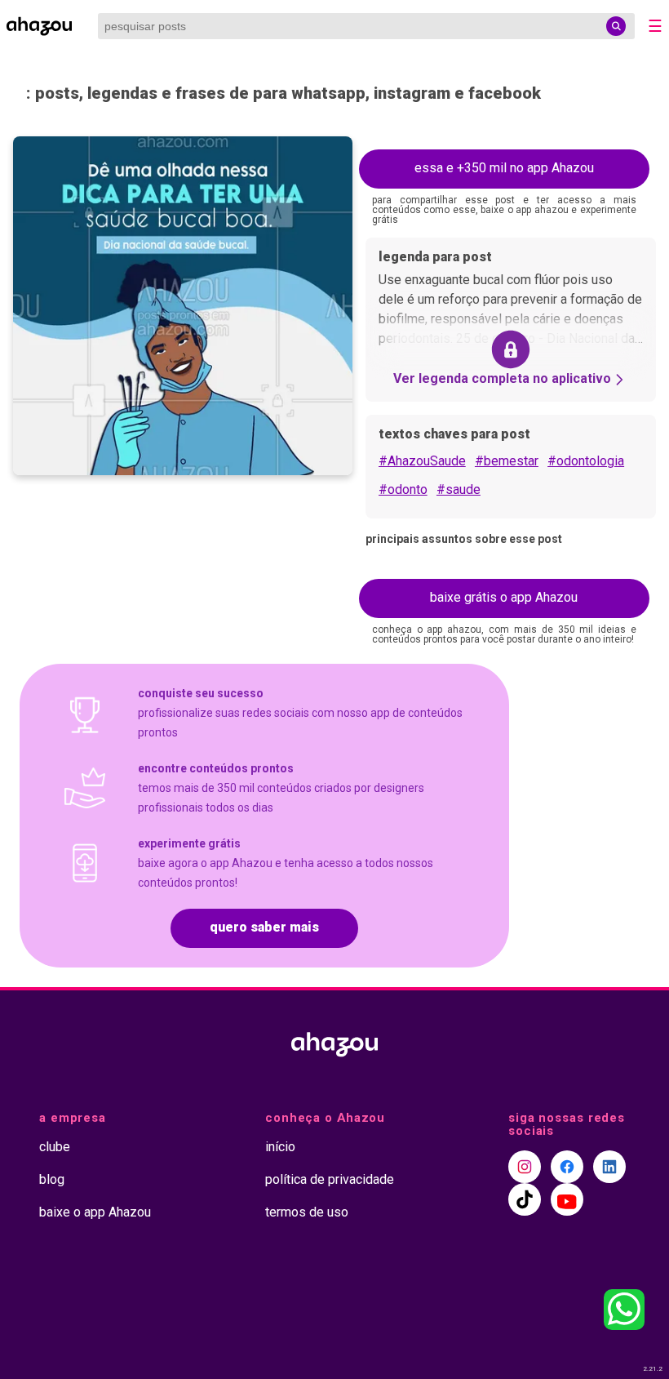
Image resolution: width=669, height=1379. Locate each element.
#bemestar (506, 461)
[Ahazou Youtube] (567, 1199)
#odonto (403, 489)
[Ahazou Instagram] (524, 1166)
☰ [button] (655, 26)
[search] (616, 26)
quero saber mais (264, 927)
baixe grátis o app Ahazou (504, 597)
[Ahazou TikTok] (524, 1199)
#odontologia (585, 461)
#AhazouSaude (422, 461)
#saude (458, 489)
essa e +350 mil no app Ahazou (504, 168)
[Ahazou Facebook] (567, 1166)
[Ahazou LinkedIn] (609, 1166)
